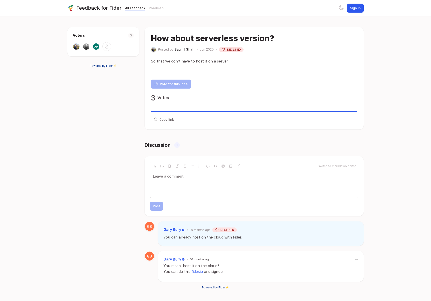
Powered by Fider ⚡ (103, 65)
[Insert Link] (238, 166)
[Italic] (177, 166)
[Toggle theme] (341, 8)
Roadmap (156, 8)
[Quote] (215, 166)
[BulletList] (192, 166)
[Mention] (223, 166)
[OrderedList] (200, 166)
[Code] (208, 166)
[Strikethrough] (185, 166)
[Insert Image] (230, 166)
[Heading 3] (162, 166)
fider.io (197, 271)
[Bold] (169, 166)
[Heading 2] (154, 166)
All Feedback (135, 8)
